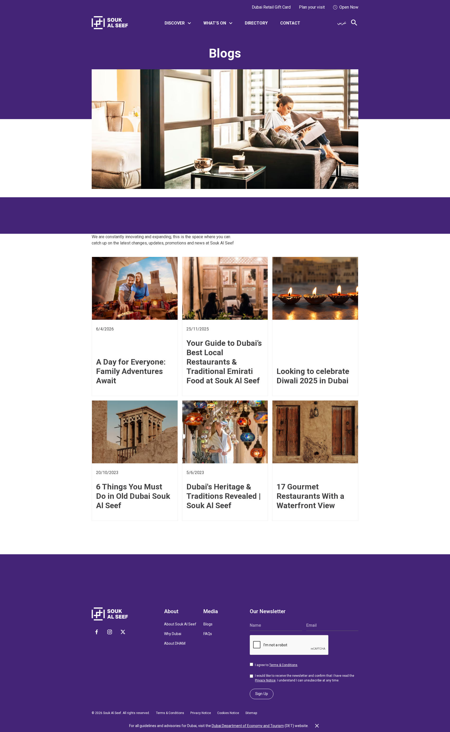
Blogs (208, 624)
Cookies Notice (228, 713)
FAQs (207, 634)
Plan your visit (312, 7)
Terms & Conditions (283, 665)
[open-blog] (135, 291)
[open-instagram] (110, 632)
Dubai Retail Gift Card (271, 7)
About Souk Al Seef (180, 624)
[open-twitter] (123, 632)
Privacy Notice (265, 680)
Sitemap (251, 713)
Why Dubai (172, 634)
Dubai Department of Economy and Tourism (248, 726)
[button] (177, 23)
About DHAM (174, 643)
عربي (342, 22)
